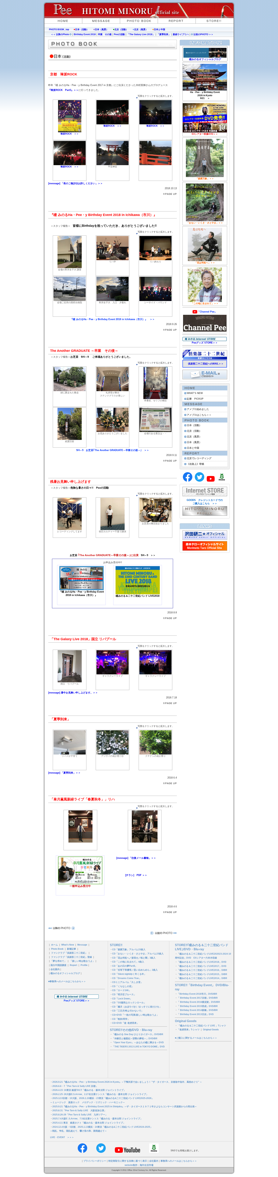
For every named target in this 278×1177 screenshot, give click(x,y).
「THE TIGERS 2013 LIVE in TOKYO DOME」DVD (138, 1046)
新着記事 (71, 949)
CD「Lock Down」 (122, 998)
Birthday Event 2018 (85, 34)
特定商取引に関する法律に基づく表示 (127, 1161)
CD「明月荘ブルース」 (124, 994)
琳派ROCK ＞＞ (70, 133)
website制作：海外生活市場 (139, 1165)
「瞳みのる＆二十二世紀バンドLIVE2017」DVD (201, 966)
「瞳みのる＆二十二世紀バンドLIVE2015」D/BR (202, 974)
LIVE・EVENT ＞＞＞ (62, 1137)
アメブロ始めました (198, 409)
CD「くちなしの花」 (123, 986)
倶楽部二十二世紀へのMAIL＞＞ (206, 363)
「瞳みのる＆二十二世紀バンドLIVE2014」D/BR (202, 978)
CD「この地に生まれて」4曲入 (128, 961)
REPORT (177, 20)
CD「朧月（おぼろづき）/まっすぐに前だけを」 (137, 1006)
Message (82, 944)
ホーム (54, 944)
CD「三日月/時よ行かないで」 (127, 1010)
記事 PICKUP (195, 398)
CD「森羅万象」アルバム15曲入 (128, 949)
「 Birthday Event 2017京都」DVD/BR (197, 998)
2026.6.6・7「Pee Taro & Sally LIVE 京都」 (75, 1086)
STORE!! (215, 20)
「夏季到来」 (164, 34)
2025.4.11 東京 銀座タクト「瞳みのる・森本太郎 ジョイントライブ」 (88, 1122)
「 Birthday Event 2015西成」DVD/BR (197, 1006)
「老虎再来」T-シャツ (188, 1029)
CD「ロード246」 (121, 990)
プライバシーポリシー (94, 1161)
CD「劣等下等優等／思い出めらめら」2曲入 (135, 970)
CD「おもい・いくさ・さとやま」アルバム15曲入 (138, 953)
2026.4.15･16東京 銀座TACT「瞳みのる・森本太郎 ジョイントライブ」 (89, 1090)
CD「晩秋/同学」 (121, 1019)
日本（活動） (82, 29)
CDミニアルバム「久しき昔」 (127, 982)
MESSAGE (101, 20)
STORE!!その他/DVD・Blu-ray (131, 1030)
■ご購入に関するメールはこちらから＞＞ (196, 1038)
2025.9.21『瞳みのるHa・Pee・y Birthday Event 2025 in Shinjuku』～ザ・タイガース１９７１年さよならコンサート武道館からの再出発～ (124, 1106)
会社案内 (55, 969)
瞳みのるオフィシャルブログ (65, 973)
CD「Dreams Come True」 (126, 978)
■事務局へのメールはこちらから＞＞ (67, 981)
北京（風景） (141, 29)
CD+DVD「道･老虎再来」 (125, 1023)
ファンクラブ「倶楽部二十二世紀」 (69, 953)
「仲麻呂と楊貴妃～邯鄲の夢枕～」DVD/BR (134, 1038)
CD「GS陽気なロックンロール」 (129, 1002)
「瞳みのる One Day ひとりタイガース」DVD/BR (137, 1034)
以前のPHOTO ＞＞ (203, 34)
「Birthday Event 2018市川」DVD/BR (197, 994)
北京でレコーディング (199, 458)
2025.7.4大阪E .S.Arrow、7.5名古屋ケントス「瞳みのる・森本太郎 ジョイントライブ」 (97, 1118)
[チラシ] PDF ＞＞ (136, 875)
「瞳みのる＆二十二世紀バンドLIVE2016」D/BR (202, 970)
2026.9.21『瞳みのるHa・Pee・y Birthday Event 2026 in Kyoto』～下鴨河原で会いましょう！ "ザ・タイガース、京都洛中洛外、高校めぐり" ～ (127, 1082)
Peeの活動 (119, 34)
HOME (63, 20)
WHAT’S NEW (195, 393)
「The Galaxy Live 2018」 (141, 34)
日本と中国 (159, 29)
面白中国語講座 (58, 965)
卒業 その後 (105, 34)
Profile (84, 965)
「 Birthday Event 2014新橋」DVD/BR (197, 1010)
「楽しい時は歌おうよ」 (82, 961)
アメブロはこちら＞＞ (199, 414)
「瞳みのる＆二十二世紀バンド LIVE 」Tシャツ (202, 1025)
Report (73, 965)
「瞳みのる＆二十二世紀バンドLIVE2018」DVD (201, 962)
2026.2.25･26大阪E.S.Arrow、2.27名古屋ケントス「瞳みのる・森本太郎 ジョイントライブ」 (100, 1094)
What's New (67, 944)
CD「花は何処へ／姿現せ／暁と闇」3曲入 (133, 957)
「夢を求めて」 (58, 961)
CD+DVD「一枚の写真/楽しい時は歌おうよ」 (135, 1015)
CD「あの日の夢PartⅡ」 (124, 966)
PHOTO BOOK (139, 20)
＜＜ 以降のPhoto (60, 34)
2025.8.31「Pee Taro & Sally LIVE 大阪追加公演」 (79, 1110)
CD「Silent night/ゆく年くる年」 (129, 974)
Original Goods (185, 1021)
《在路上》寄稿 (195, 464)
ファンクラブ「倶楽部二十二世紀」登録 (71, 957)
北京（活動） (121, 29)
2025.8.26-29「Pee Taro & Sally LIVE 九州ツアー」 (79, 1114)
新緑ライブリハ (181, 34)
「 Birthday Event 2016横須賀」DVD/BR (198, 1002)
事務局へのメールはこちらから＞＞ (179, 1161)
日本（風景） (101, 29)
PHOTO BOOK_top (59, 29)
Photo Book (57, 949)
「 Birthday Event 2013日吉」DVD (195, 1014)
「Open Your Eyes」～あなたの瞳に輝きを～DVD (138, 1042)
